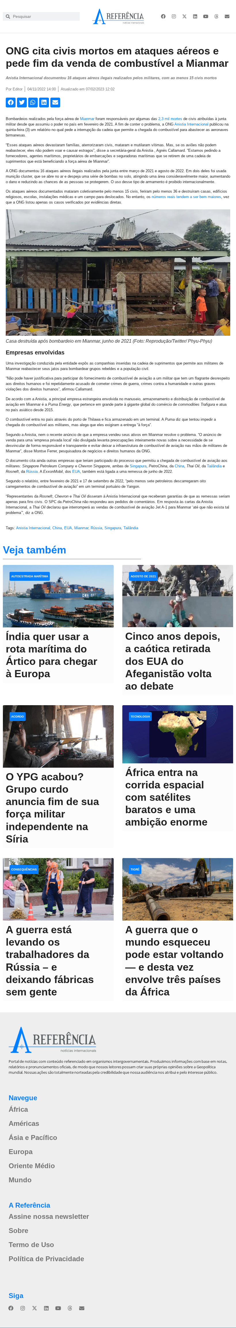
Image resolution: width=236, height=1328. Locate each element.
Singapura (138, 466)
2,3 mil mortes (170, 119)
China (179, 466)
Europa (21, 1152)
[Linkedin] (195, 16)
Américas (24, 1123)
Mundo (20, 1180)
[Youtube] (205, 16)
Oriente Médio (32, 1166)
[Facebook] (163, 16)
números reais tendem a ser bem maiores (186, 197)
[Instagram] (173, 16)
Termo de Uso (31, 1245)
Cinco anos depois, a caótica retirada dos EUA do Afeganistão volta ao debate (172, 661)
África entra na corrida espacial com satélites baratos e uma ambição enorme (166, 797)
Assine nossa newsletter (49, 1216)
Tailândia (214, 466)
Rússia (32, 471)
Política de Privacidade (46, 1259)
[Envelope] (227, 16)
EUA (76, 471)
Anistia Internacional (191, 124)
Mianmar (87, 119)
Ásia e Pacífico (33, 1137)
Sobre (18, 1230)
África (18, 1109)
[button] (11, 102)
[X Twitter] (184, 16)
